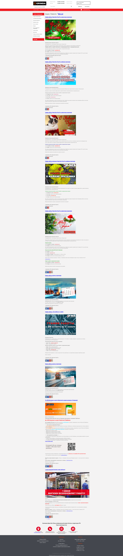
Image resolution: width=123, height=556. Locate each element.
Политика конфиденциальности (61, 545)
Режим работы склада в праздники (53, 275)
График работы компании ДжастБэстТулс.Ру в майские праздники (60, 161)
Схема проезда (47, 259)
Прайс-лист (80, 6)
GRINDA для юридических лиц (42, 540)
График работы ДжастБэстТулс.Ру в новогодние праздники (58, 17)
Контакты (58, 9)
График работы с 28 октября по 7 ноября (54, 311)
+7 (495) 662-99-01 (69, 460)
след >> (49, 518)
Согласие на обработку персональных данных (61, 546)
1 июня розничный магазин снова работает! (55, 469)
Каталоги (54, 9)
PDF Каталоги (87, 6)
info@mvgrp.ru (83, 539)
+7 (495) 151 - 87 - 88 (80, 547)
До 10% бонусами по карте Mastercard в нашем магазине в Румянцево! (61, 400)
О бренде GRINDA (36, 9)
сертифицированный (37, 532)
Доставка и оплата (49, 9)
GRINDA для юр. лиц (43, 9)
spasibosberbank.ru (64, 455)
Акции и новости (43, 542)
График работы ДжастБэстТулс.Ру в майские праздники (57, 61)
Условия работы (61, 543)
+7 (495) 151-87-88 (60, 1)
